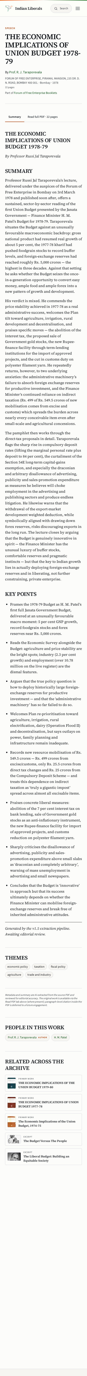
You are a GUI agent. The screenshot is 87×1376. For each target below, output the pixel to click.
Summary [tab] (14, 117)
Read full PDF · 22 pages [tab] (43, 117)
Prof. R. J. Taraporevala (25, 72)
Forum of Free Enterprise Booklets (35, 93)
